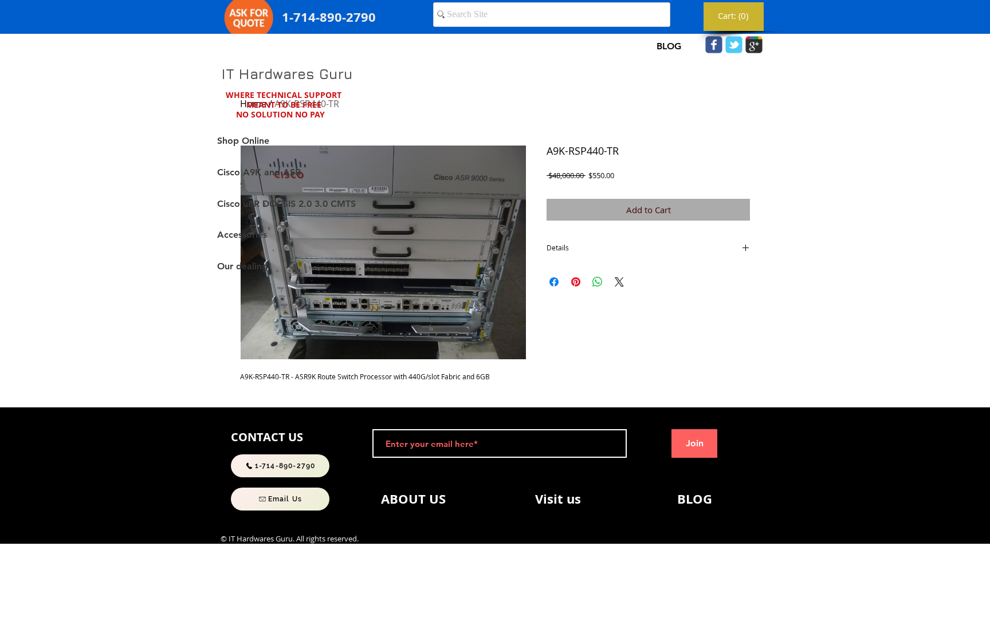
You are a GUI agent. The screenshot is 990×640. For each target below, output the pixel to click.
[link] (734, 16)
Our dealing (242, 266)
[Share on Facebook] (554, 282)
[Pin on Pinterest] (576, 282)
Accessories (242, 234)
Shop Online (243, 140)
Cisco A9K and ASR (259, 172)
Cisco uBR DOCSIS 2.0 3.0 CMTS (286, 203)
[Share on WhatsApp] (597, 282)
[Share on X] (619, 282)
